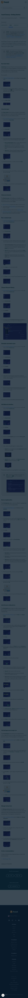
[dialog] (14, 499)
